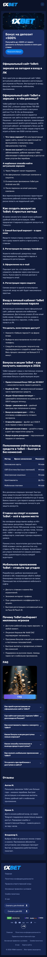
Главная (8, 874)
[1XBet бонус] (23, 21)
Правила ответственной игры (18, 884)
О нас (7, 899)
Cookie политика (12, 894)
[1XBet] (10, 4)
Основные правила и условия (18, 889)
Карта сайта (27, 945)
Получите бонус (14, 52)
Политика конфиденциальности (19, 879)
